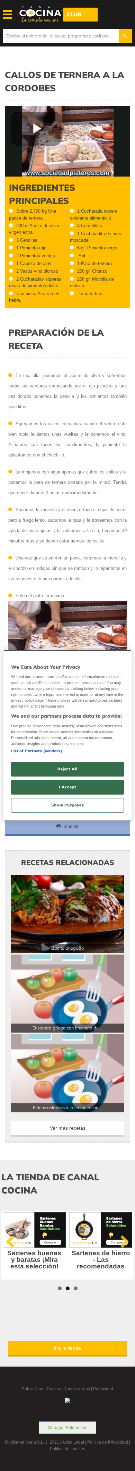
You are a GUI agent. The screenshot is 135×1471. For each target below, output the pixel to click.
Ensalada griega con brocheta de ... (68, 1027)
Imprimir (70, 826)
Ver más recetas (68, 1128)
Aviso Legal (73, 1442)
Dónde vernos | (78, 1388)
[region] (67, 735)
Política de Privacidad (107, 1442)
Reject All (67, 769)
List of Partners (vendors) (36, 751)
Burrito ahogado (67, 948)
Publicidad (103, 1388)
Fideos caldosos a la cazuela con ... (67, 1107)
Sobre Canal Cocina (41, 1388)
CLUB (74, 14)
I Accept (67, 787)
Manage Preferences (67, 1427)
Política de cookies (67, 1448)
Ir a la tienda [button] (67, 1348)
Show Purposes (67, 805)
